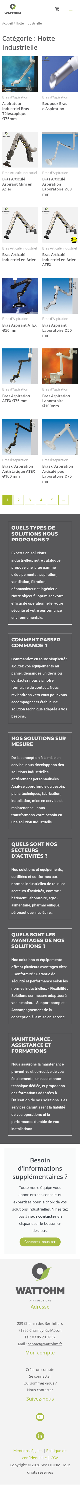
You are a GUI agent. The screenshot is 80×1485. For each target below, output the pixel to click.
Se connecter (40, 1376)
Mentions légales (27, 1450)
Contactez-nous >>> (40, 1242)
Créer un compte (40, 1369)
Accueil (7, 23)
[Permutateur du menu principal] (71, 9)
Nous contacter (40, 1389)
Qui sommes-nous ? (40, 1383)
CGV (54, 1457)
